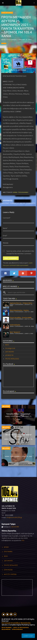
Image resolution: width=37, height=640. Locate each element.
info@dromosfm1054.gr (14, 517)
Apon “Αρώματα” (15, 332)
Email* (5, 236)
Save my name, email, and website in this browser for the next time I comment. (20, 251)
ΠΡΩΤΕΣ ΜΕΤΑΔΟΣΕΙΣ (7, 12)
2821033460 (15, 527)
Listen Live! (28, 636)
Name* (5, 228)
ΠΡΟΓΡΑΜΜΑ (8, 552)
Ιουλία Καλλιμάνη (15, 324)
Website (5, 243)
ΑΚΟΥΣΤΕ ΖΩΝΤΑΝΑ (10, 574)
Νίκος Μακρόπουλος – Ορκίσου (19, 310)
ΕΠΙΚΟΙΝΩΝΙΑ (8, 570)
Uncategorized (10, 348)
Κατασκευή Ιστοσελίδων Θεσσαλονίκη (16, 623)
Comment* (6, 218)
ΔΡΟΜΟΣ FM (9, 355)
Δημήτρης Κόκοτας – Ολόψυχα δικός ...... (22, 303)
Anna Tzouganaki (20, 192)
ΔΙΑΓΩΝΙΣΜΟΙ (9, 352)
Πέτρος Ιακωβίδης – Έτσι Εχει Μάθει (21, 317)
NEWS (7, 345)
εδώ (22, 540)
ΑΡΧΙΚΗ (6, 547)
